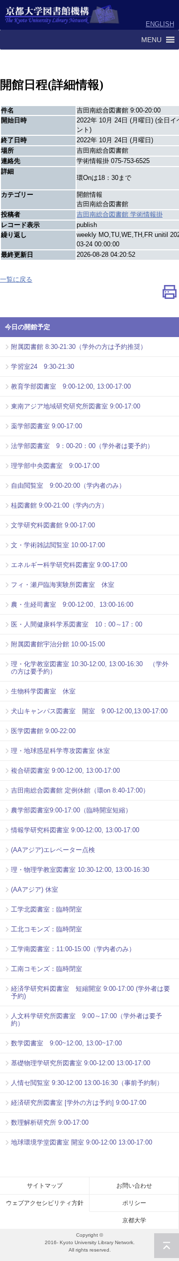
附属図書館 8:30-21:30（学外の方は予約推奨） (79, 346)
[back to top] (166, 1245)
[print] (169, 294)
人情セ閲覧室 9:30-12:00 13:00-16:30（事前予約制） (87, 1083)
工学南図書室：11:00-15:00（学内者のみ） (73, 949)
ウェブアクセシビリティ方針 (45, 1203)
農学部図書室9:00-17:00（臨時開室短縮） (71, 810)
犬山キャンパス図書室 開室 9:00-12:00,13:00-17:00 (89, 711)
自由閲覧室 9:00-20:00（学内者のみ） (68, 485)
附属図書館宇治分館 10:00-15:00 (58, 644)
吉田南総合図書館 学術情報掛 (120, 214)
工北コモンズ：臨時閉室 (46, 929)
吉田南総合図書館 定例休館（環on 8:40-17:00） (80, 790)
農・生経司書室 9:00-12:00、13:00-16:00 (72, 604)
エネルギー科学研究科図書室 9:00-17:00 (69, 565)
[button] (151, 40)
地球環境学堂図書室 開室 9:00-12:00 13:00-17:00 (81, 1142)
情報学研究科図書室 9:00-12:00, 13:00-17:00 (75, 830)
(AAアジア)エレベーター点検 (53, 850)
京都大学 (134, 1220)
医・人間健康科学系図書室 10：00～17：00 (76, 624)
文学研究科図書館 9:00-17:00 (53, 525)
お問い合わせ (134, 1185)
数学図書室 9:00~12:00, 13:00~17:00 (66, 1043)
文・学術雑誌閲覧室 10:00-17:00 (58, 545)
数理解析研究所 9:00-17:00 (50, 1122)
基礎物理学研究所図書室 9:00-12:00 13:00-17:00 (80, 1063)
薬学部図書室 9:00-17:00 (46, 426)
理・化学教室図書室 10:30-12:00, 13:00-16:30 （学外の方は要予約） (90, 667)
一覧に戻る (16, 279)
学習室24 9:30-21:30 (42, 366)
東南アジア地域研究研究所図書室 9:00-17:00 (75, 406)
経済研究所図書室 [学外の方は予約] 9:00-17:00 (78, 1102)
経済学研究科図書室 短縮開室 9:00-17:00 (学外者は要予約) (90, 992)
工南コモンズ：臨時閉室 (46, 969)
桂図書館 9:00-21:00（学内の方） (59, 505)
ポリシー (134, 1203)
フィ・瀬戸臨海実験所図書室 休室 (62, 584)
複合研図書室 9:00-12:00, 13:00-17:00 (65, 770)
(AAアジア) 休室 (34, 889)
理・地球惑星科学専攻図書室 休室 (60, 750)
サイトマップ (45, 1185)
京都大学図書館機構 (62, 15)
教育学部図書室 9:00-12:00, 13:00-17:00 (71, 386)
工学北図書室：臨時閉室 (46, 909)
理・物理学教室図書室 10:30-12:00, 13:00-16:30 (80, 869)
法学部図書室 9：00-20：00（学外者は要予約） (82, 446)
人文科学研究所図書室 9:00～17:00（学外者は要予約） (86, 1019)
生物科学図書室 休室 (43, 691)
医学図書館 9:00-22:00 (43, 731)
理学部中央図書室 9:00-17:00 (55, 465)
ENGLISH (160, 24)
